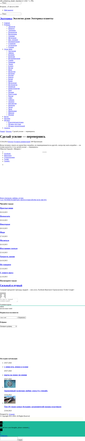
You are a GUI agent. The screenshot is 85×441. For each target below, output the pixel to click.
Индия (10, 68)
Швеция (11, 113)
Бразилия (11, 57)
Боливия (11, 55)
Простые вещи (6, 208)
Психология (12, 32)
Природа (11, 28)
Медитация (12, 38)
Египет (10, 66)
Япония (11, 115)
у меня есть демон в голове (16, 367)
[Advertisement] (42, 182)
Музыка (7, 120)
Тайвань (11, 100)
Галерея (11, 47)
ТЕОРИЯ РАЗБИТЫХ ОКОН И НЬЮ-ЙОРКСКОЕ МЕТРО (23, 200)
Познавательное (14, 42)
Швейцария (12, 111)
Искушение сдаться (8, 248)
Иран (10, 70)
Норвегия (11, 87)
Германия (11, 62)
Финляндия (12, 103)
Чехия (10, 107)
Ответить (4, 436)
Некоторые (5, 224)
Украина (11, 102)
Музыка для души (14, 124)
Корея (10, 81)
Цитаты (9, 131)
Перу (10, 90)
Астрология (12, 45)
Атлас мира (8, 49)
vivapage (12, 414)
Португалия (12, 94)
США (10, 98)
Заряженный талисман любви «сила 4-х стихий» (26, 391)
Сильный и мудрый (11, 285)
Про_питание (13, 40)
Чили (10, 109)
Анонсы (7, 128)
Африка (11, 53)
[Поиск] (1, 3)
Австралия (12, 51)
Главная (7, 23)
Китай (10, 79)
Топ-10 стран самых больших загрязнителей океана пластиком (32, 407)
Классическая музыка (16, 122)
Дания (10, 64)
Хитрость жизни (7, 256)
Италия (10, 75)
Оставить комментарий (22, 142)
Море (2, 232)
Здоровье (11, 36)
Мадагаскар (12, 83)
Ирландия (11, 72)
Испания (11, 73)
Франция (11, 105)
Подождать (5, 216)
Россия (10, 96)
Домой (2, 131)
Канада (10, 77)
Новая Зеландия (14, 88)
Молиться (4, 240)
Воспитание (12, 34)
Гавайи (10, 60)
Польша (11, 92)
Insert (20, 440)
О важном (11, 43)
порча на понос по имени (15, 375)
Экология (11, 27)
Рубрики (7, 25)
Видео (6, 117)
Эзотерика (12, 30)
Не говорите (5, 264)
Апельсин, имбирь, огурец (11, 198)
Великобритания (14, 58)
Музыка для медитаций (16, 126)
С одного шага (6, 273)
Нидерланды (12, 85)
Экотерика (6, 18)
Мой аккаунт (8, 10)
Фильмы (7, 118)
